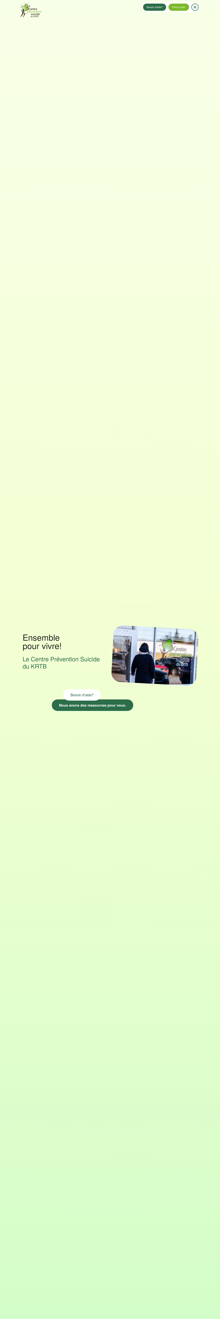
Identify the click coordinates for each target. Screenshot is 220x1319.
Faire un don (178, 7)
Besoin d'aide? (155, 7)
